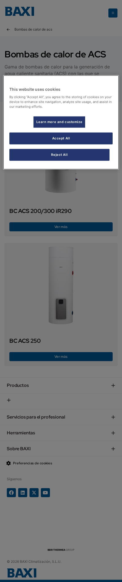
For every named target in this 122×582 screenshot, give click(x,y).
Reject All (59, 155)
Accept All (61, 138)
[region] (61, 122)
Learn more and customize (59, 122)
